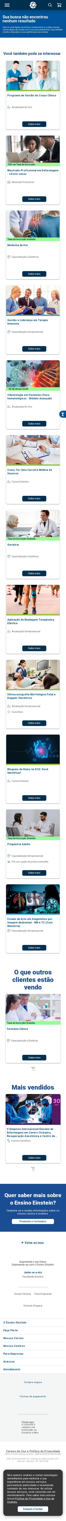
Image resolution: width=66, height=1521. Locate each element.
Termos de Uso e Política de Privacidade (33, 1451)
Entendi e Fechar (33, 1509)
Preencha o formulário (33, 1221)
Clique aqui (28, 1422)
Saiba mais (34, 124)
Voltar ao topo (34, 1242)
